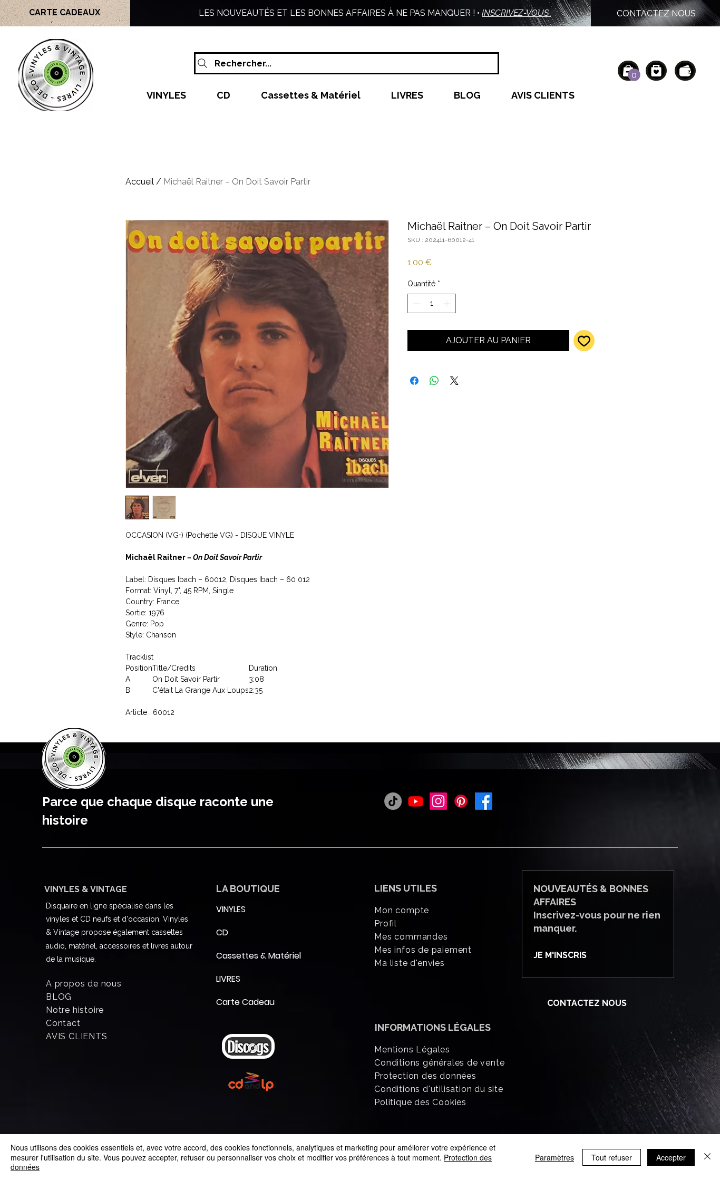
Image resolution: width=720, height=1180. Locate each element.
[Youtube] (415, 801)
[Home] (656, 71)
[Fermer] (707, 1157)
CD (222, 932)
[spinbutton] (431, 303)
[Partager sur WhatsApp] (434, 380)
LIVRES (228, 979)
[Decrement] (415, 303)
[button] (634, 75)
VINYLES (231, 909)
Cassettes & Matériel (241, 956)
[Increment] (447, 303)
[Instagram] (438, 801)
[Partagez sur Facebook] (414, 380)
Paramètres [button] (554, 1157)
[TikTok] (393, 801)
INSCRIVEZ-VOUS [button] (516, 13)
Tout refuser (611, 1157)
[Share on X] (454, 380)
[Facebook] (483, 801)
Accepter (671, 1157)
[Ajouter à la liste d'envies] (584, 340)
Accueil (139, 182)
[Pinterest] (461, 801)
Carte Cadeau (241, 1002)
